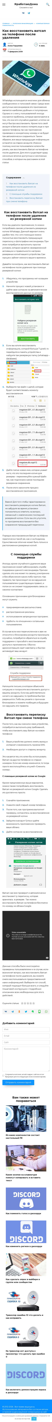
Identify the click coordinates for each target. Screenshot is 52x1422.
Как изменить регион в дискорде (24, 1246)
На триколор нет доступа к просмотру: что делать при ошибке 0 (25, 1354)
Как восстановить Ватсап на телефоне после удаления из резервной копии (22, 186)
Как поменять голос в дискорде (23, 1213)
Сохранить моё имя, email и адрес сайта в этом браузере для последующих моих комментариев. (25, 1076)
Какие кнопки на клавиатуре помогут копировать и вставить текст (23, 1178)
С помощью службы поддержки (26, 194)
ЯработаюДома (26, 4)
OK (34, 1419)
